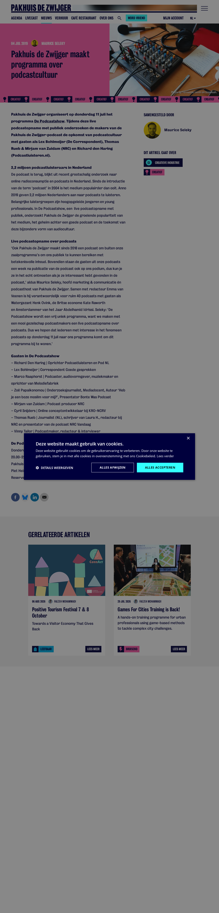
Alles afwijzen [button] (113, 467)
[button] (54, 467)
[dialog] (109, 456)
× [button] (188, 438)
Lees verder (165, 456)
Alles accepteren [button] (160, 467)
